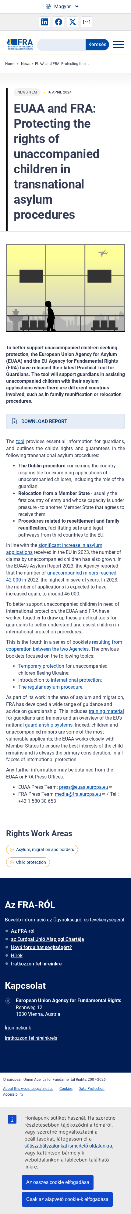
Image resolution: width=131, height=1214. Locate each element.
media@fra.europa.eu (78, 794)
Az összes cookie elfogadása (57, 1182)
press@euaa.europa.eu (83, 787)
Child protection (31, 862)
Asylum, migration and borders (45, 849)
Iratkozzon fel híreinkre (36, 964)
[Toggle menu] (118, 44)
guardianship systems (49, 725)
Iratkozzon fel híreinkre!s (31, 1038)
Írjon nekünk (18, 1028)
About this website (18, 1089)
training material (106, 711)
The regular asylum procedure (50, 687)
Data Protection (91, 1089)
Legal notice (43, 1089)
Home (10, 64)
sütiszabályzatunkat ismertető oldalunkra (68, 1145)
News (25, 64)
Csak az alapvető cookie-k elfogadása (67, 1199)
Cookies (66, 1089)
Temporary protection (41, 666)
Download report (44, 421)
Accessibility (13, 1094)
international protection (76, 680)
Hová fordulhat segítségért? (41, 947)
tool (20, 441)
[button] (44, 21)
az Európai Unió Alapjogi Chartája (47, 939)
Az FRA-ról (22, 931)
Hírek (17, 955)
